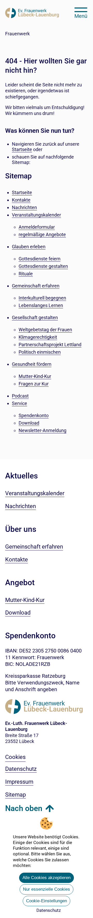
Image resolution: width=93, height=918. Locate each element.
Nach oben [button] (23, 808)
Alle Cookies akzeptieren (46, 877)
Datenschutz (48, 910)
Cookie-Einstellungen (46, 900)
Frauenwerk (17, 33)
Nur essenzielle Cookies (46, 889)
